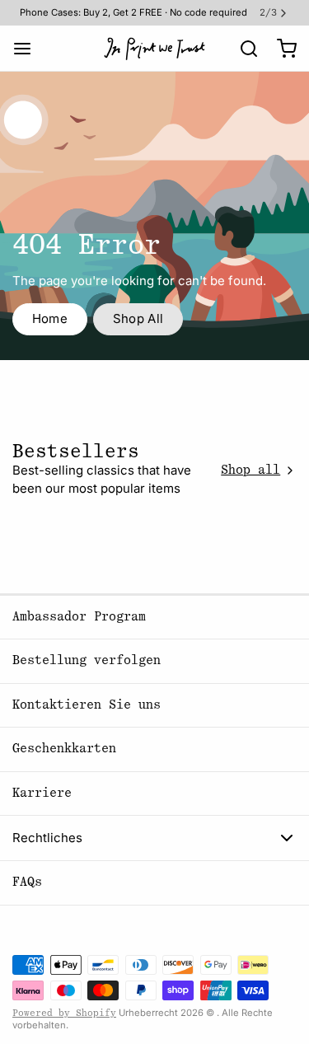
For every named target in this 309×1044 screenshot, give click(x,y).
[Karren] (281, 48)
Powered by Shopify (64, 1013)
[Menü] (28, 48)
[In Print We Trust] (154, 48)
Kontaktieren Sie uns (86, 705)
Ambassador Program (79, 617)
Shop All (138, 318)
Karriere (42, 793)
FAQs (27, 882)
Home (50, 318)
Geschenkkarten (64, 748)
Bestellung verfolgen (86, 660)
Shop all (250, 470)
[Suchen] (243, 49)
